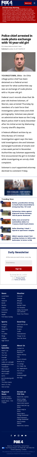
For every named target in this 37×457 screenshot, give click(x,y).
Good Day (21, 322)
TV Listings (20, 364)
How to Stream (21, 359)
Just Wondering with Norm (8, 379)
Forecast (19, 296)
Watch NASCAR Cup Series (23, 406)
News (20, 46)
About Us (21, 345)
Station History (21, 354)
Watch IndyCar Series (21, 410)
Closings (19, 298)
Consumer (5, 310)
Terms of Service (19, 280)
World (3, 303)
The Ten (4, 353)
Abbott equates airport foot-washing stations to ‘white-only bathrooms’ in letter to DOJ (23, 238)
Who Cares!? (5, 369)
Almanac (19, 303)
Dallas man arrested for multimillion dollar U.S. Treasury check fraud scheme (23, 222)
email (25, 435)
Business (4, 312)
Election (4, 305)
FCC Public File (21, 366)
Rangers (4, 327)
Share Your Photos (23, 314)
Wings (3, 336)
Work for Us (20, 361)
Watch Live (28, 3)
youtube (22, 435)
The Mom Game (7, 382)
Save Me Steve (21, 338)
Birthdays (20, 327)
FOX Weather (21, 307)
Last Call (4, 360)
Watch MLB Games (23, 403)
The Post (4, 355)
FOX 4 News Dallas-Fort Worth (10, 46)
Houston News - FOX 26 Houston (7, 397)
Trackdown (5, 367)
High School (5, 340)
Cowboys (4, 324)
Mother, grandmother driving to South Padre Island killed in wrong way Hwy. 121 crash (23, 205)
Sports (4, 322)
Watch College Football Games (22, 400)
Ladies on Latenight (8, 362)
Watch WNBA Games (21, 422)
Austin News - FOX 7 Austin (7, 401)
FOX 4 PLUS (20, 371)
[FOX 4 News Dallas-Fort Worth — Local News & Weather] (7, 3)
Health (4, 314)
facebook (11, 435)
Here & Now (5, 387)
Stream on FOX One (21, 393)
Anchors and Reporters (21, 351)
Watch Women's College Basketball (22, 418)
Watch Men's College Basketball (22, 414)
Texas (3, 298)
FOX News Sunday (7, 317)
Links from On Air (22, 324)
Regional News (5, 393)
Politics (4, 307)
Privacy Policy (20, 278)
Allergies (19, 301)
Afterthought (5, 371)
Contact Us (20, 348)
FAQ (18, 357)
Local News (5, 296)
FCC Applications (22, 368)
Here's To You (6, 384)
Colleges (4, 338)
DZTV (3, 376)
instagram (18, 435)
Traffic (19, 331)
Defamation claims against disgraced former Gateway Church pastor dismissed (22, 213)
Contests (19, 373)
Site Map (19, 378)
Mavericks (5, 329)
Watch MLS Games (23, 425)
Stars (3, 331)
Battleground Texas (8, 364)
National (4, 301)
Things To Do (21, 336)
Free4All (4, 357)
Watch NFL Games (23, 397)
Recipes (19, 329)
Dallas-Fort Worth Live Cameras (22, 311)
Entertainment (21, 334)
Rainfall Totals (21, 305)
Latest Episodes (5, 346)
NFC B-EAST (5, 373)
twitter (14, 435)
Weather (20, 293)
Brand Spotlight (21, 375)
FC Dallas (4, 334)
